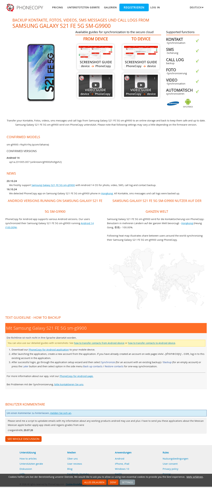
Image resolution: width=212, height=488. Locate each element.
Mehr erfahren (194, 476)
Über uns (72, 458)
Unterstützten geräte (83, 7)
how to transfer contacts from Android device (99, 343)
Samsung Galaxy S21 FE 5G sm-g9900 (53, 185)
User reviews (74, 463)
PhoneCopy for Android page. (76, 376)
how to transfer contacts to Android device (151, 343)
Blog (69, 468)
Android (119, 458)
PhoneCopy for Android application (49, 349)
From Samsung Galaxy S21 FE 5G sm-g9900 (95, 57)
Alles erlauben (94, 482)
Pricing (57, 7)
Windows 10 (122, 468)
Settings (127, 482)
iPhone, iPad (122, 463)
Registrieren (134, 7)
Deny (113, 482)
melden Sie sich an (60, 413)
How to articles (28, 458)
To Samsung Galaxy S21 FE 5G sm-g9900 (140, 57)
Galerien (110, 7)
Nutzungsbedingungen (175, 458)
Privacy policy (170, 468)
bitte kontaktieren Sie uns (68, 384)
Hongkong (107, 193)
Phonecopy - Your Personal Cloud (25, 8)
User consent (170, 463)
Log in (155, 7)
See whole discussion (23, 439)
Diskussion (26, 468)
